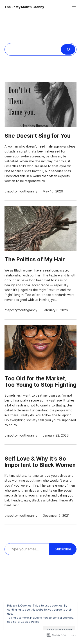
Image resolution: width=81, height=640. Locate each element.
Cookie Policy (30, 621)
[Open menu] (73, 7)
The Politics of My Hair (34, 259)
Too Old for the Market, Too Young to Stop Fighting (40, 381)
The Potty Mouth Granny (24, 7)
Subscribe (63, 549)
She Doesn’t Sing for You (37, 135)
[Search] (68, 49)
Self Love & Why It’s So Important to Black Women (40, 461)
